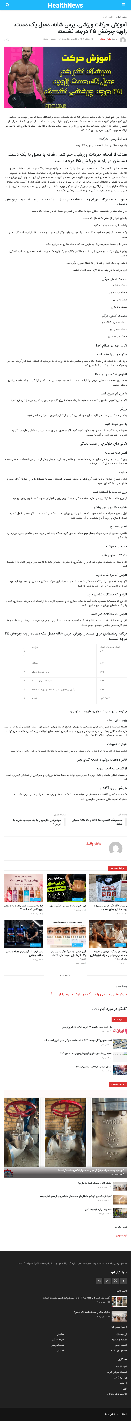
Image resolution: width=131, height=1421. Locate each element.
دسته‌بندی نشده (119, 1350)
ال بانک (123, 1383)
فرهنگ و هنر (58, 1345)
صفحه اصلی (121, 17)
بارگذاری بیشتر (65, 975)
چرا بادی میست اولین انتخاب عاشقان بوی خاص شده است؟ (23, 907)
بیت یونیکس (120, 1377)
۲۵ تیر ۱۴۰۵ (37, 959)
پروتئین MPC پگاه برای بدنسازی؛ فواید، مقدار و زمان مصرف (111, 907)
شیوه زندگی (58, 1339)
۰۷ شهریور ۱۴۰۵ (116, 1174)
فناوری (60, 1350)
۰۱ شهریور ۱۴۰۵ (104, 1213)
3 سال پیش (105, 1031)
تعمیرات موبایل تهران (117, 1372)
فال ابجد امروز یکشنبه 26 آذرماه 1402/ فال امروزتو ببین (87, 1027)
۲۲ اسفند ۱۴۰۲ (86, 39)
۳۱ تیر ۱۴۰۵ (123, 963)
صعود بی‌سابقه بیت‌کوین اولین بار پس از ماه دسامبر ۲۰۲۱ (86, 1053)
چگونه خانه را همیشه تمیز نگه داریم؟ (95, 1183)
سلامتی (60, 1334)
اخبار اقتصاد (121, 1366)
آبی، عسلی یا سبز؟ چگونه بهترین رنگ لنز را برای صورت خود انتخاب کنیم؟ (68, 955)
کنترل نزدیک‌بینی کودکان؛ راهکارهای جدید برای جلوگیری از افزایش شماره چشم (76, 1196)
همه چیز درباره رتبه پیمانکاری (98, 1209)
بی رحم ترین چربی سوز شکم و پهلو (67, 906)
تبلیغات (123, 1414)
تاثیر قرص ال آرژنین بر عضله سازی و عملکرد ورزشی (24, 953)
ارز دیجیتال (122, 1334)
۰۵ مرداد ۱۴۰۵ (79, 910)
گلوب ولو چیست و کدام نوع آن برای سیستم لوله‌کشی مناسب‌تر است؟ (91, 1170)
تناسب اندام (108, 17)
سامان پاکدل (105, 39)
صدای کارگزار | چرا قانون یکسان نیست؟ (94, 1067)
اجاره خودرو (121, 1235)
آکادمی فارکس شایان (117, 1394)
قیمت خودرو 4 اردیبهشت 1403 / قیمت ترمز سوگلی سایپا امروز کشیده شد (78, 1040)
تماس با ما (110, 1414)
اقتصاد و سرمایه (119, 1339)
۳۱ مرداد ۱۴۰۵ (122, 914)
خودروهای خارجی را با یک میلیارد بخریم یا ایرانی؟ (89, 994)
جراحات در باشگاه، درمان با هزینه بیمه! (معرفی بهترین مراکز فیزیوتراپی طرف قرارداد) (109, 955)
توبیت (124, 1388)
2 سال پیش (105, 1044)
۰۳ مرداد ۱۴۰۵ (36, 914)
